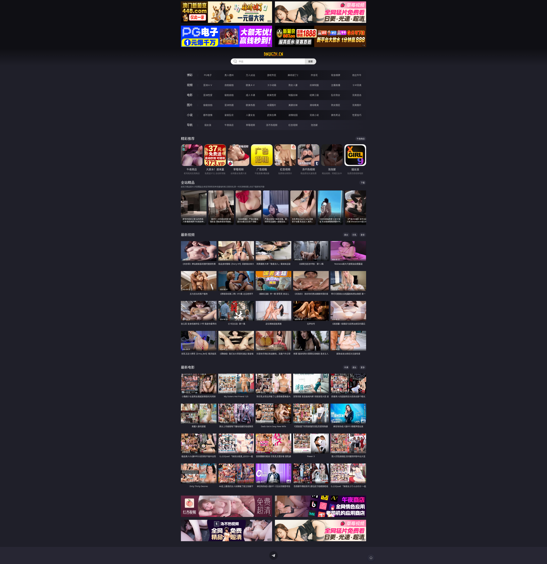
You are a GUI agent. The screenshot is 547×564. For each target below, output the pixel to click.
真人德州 (229, 75)
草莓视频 (250, 125)
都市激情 (207, 115)
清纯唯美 (314, 105)
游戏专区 (271, 75)
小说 (190, 115)
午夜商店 (229, 125)
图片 (190, 105)
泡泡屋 (314, 125)
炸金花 (314, 75)
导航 (190, 125)
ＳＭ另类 (356, 85)
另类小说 (314, 115)
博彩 (190, 75)
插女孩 (207, 125)
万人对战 (250, 75)
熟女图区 (335, 105)
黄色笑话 (335, 115)
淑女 (354, 367)
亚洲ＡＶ (207, 85)
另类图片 (356, 105)
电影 (190, 95)
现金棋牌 (335, 75)
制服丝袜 (293, 95)
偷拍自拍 (229, 95)
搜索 (310, 61)
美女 (346, 234)
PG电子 (208, 75)
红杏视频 (293, 125)
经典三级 (314, 95)
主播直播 (335, 85)
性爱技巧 (356, 115)
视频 (190, 85)
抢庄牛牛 (356, 75)
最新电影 (188, 367)
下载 (363, 182)
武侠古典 (271, 115)
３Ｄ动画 (271, 85)
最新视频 (188, 234)
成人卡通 (250, 95)
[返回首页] (371, 557)
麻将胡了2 (293, 75)
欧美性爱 (271, 95)
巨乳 (354, 234)
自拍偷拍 (229, 85)
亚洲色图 (229, 105)
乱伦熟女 (335, 95)
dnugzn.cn (273, 54)
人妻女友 (250, 115)
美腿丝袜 (293, 105)
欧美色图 (250, 105)
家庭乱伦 (229, 115)
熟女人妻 (293, 85)
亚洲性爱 (207, 95)
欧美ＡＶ (250, 85)
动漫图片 (271, 105)
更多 (363, 234)
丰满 (346, 367)
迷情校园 (293, 115)
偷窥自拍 (207, 105)
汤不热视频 (271, 125)
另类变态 (356, 95)
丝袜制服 (314, 85)
